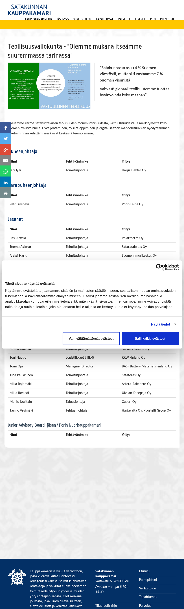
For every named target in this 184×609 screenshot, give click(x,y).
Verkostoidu (82, 19)
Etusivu (144, 571)
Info (153, 19)
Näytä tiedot (160, 324)
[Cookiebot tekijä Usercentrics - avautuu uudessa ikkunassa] (159, 267)
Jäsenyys (63, 19)
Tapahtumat (105, 19)
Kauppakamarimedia (38, 19)
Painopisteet (148, 580)
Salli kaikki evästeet (150, 338)
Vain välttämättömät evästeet (91, 338)
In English (167, 19)
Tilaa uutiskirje (106, 606)
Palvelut (124, 19)
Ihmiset (140, 19)
